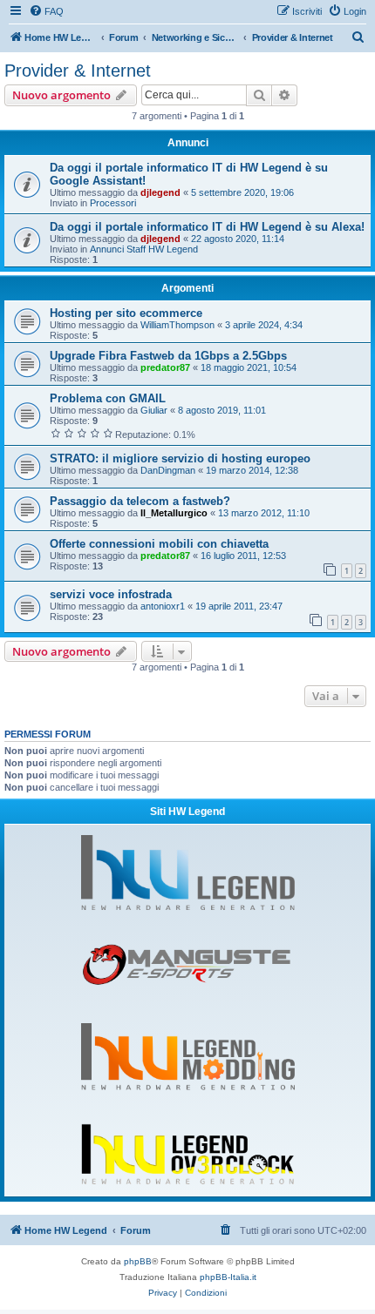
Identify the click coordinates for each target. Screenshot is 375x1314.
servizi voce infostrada (111, 594)
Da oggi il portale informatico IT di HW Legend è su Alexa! (207, 226)
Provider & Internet (77, 70)
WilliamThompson (177, 325)
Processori (113, 203)
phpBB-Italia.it (228, 1277)
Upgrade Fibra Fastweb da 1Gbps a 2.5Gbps (168, 355)
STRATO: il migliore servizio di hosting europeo (180, 458)
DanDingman (167, 470)
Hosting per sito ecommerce (126, 313)
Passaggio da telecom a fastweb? (140, 501)
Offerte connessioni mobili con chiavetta (159, 543)
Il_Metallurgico (174, 513)
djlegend (160, 192)
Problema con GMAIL (108, 398)
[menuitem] (46, 11)
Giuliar (153, 410)
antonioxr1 (162, 606)
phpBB (138, 1261)
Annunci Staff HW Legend (144, 249)
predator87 (165, 367)
